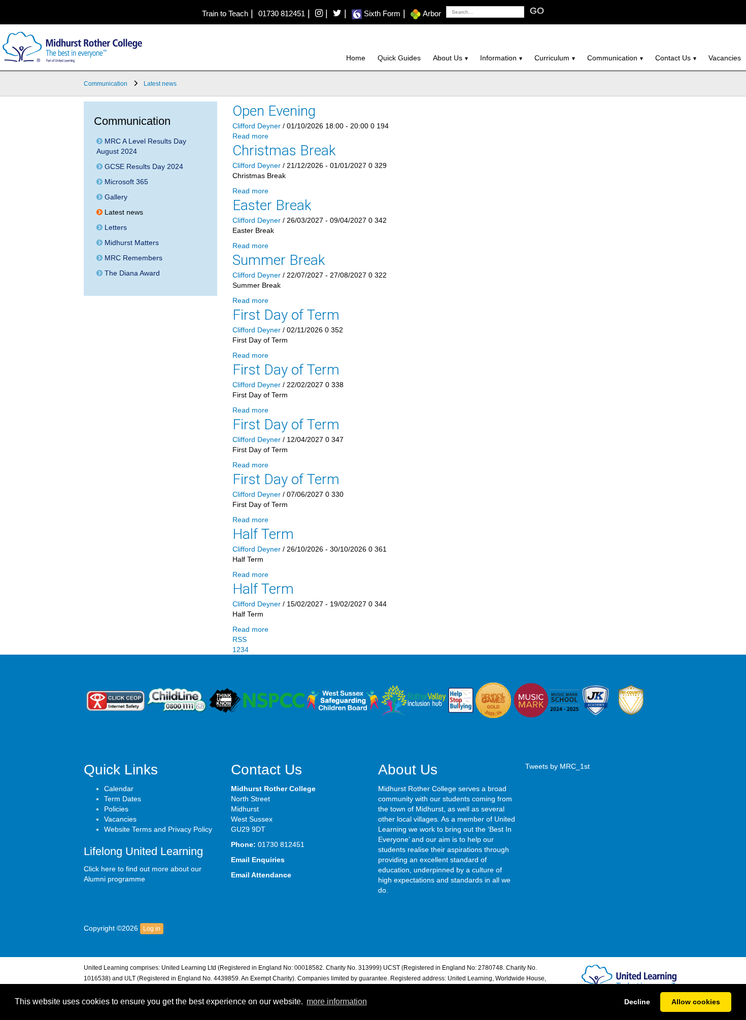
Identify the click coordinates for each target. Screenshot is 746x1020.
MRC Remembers (132, 258)
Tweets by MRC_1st (557, 766)
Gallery (115, 197)
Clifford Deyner (256, 126)
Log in (151, 928)
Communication (612, 58)
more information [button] (337, 1001)
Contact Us (673, 58)
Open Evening (274, 111)
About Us (447, 58)
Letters (115, 227)
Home (355, 58)
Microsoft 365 (125, 182)
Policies (116, 809)
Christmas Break (284, 150)
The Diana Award (131, 273)
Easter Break (272, 205)
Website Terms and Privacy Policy (158, 829)
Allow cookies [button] (695, 1002)
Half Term (263, 534)
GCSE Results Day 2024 (143, 166)
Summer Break (278, 260)
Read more (250, 136)
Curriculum (551, 58)
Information (498, 58)
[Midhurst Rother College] (71, 47)
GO (537, 11)
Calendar (118, 789)
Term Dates (122, 799)
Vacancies (724, 58)
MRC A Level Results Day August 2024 (141, 146)
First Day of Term (286, 315)
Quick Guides (399, 58)
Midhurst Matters (131, 243)
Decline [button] (637, 1002)
